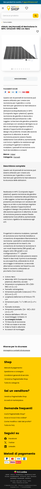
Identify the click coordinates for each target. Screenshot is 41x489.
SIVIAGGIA (33, 476)
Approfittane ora (30, 2)
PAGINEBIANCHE (14, 476)
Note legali (19, 480)
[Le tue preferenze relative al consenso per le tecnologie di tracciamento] (37, 485)
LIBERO (7, 474)
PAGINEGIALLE (20, 474)
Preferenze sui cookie (22, 482)
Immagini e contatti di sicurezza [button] (16, 350)
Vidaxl (12, 154)
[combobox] (20, 16)
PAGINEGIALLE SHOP (30, 474)
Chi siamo (13, 480)
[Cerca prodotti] (35, 16)
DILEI (28, 476)
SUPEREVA (28, 478)
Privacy (25, 480)
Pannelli (16, 157)
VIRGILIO (12, 474)
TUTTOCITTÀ (23, 476)
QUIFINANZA (13, 478)
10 (29, 69)
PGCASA (7, 476)
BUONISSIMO (20, 478)
